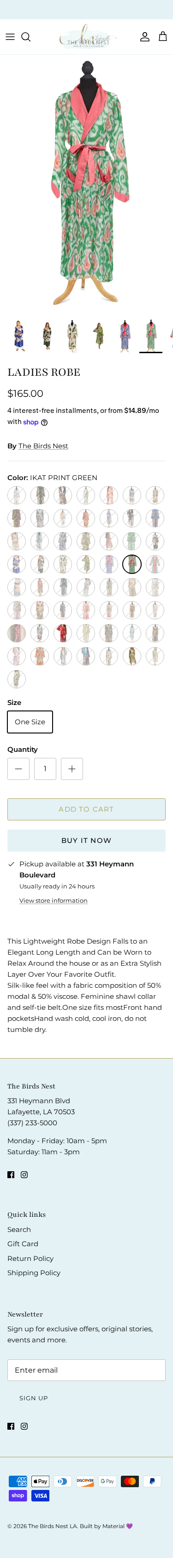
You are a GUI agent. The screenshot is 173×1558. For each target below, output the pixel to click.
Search (19, 1229)
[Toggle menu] (10, 37)
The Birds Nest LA (52, 1526)
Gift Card (22, 1243)
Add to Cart (86, 809)
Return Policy (30, 1258)
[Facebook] (10, 1174)
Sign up (33, 1398)
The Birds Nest (43, 445)
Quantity (22, 749)
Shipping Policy (33, 1272)
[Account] (142, 37)
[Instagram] (24, 1174)
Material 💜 (117, 1526)
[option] (86, 184)
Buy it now (86, 840)
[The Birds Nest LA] (87, 37)
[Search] (30, 37)
